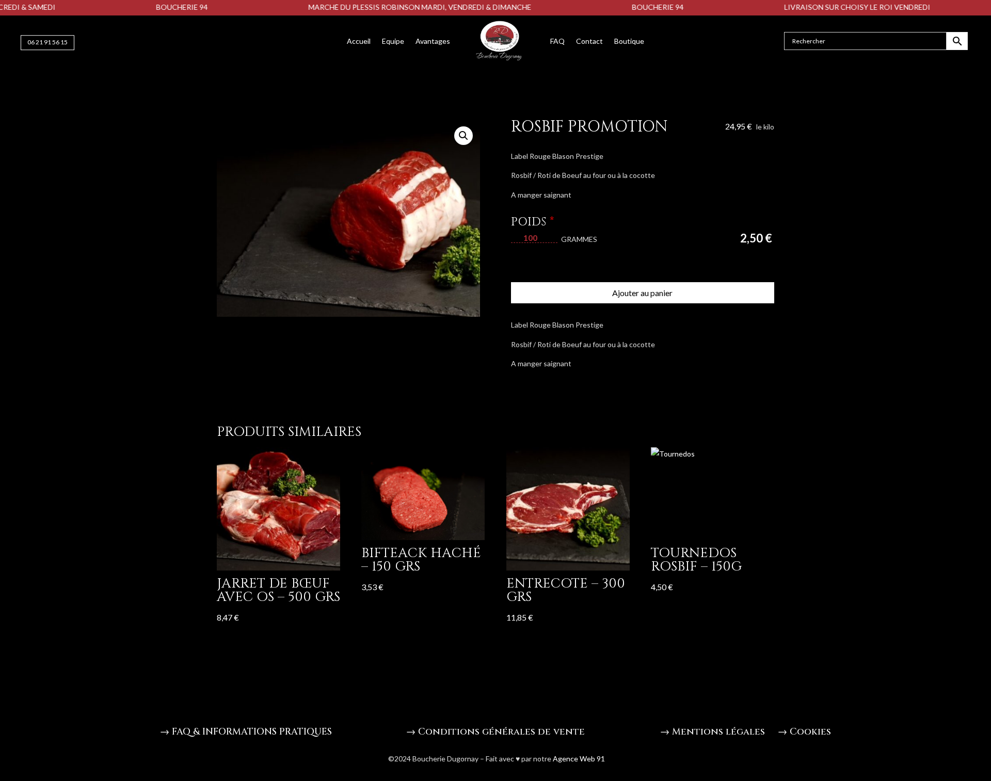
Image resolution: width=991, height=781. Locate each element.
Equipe (393, 41)
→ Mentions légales (712, 731)
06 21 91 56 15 (47, 42)
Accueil (359, 41)
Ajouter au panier (642, 293)
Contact (589, 41)
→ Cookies (804, 731)
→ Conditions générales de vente (495, 731)
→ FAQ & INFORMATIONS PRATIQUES (246, 731)
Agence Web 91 (578, 758)
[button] (463, 135)
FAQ (557, 41)
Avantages (432, 41)
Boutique (629, 41)
